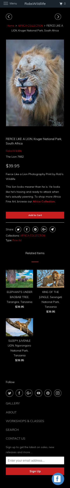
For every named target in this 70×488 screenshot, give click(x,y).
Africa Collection (44, 201)
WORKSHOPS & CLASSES (25, 421)
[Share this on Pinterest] (35, 229)
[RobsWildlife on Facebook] (20, 393)
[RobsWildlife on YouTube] (39, 393)
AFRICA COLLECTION (32, 235)
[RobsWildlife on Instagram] (58, 393)
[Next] (58, 17)
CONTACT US (15, 438)
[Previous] (9, 17)
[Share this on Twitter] (17, 229)
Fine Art (17, 240)
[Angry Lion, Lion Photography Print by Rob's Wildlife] (35, 82)
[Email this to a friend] (52, 229)
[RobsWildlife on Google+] (29, 393)
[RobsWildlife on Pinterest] (48, 393)
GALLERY (13, 403)
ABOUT (11, 412)
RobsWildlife (14, 151)
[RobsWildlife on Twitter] (10, 393)
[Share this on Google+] (43, 229)
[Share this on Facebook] (26, 229)
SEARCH (12, 430)
